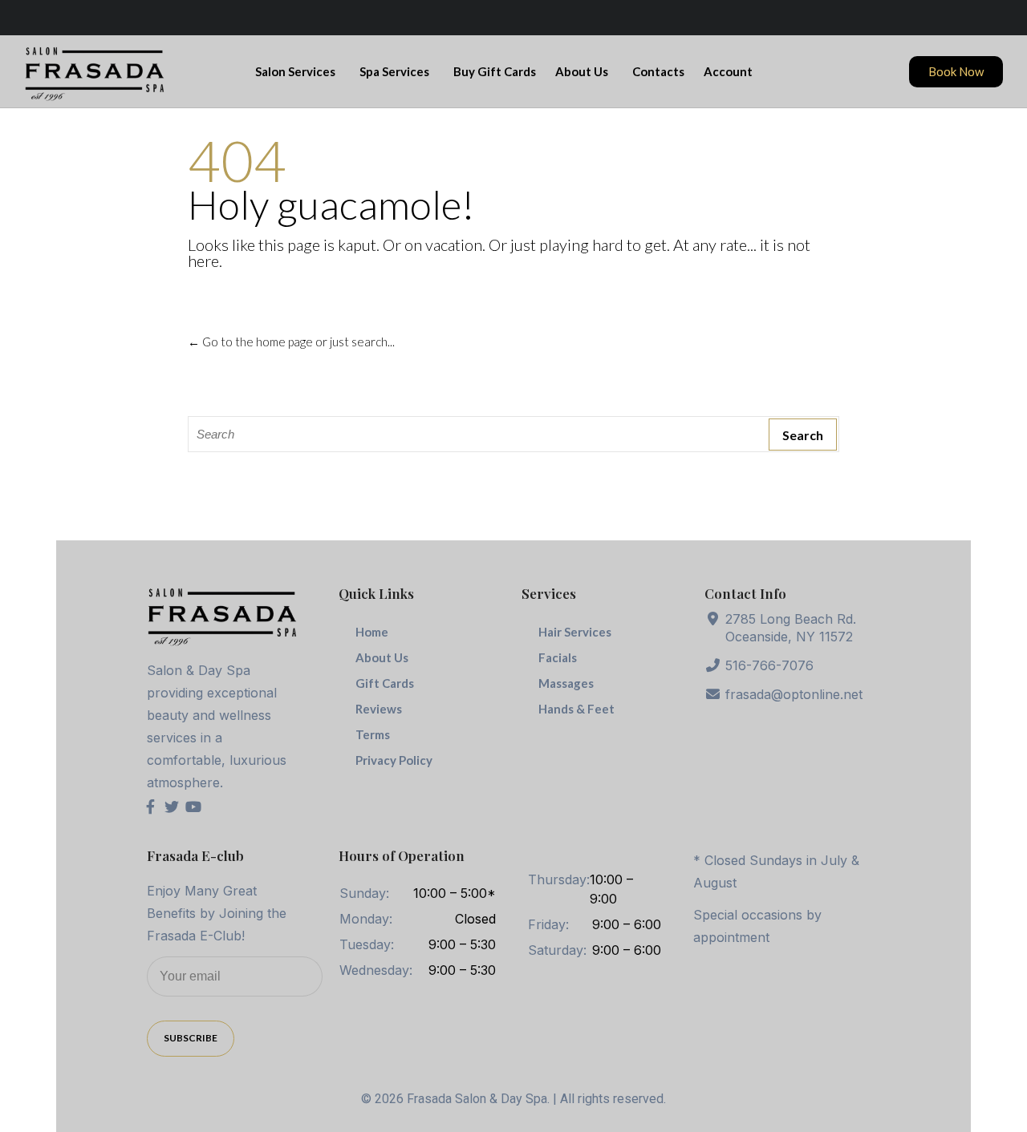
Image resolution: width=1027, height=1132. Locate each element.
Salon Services (295, 71)
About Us (581, 71)
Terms (372, 734)
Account (728, 71)
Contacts (658, 71)
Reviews (378, 708)
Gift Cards (384, 683)
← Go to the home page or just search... (291, 341)
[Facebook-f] (151, 806)
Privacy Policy (393, 760)
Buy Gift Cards (494, 71)
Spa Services (394, 71)
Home (371, 632)
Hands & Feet (576, 708)
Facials (557, 657)
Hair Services (574, 632)
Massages (566, 683)
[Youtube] (193, 806)
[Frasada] (94, 74)
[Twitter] (172, 806)
